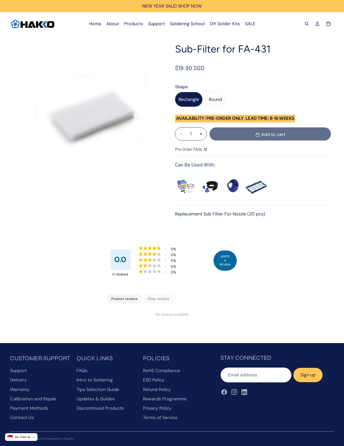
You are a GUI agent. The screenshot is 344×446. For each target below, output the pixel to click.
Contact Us (22, 417)
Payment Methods (29, 408)
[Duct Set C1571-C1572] (209, 186)
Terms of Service (160, 417)
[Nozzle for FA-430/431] (233, 186)
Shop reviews (158, 298)
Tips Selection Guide (98, 389)
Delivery (18, 380)
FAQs (82, 371)
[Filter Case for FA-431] (256, 186)
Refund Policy (157, 389)
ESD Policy (153, 380)
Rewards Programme (165, 399)
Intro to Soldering (95, 380)
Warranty (19, 389)
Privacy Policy (157, 408)
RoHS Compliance (161, 371)
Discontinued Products (100, 408)
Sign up (308, 375)
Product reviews (124, 298)
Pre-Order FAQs (189, 149)
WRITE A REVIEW (225, 261)
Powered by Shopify (59, 439)
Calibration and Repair (33, 399)
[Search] (306, 23)
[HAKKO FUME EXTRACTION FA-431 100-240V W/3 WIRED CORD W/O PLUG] (186, 186)
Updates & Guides (96, 399)
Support (18, 371)
